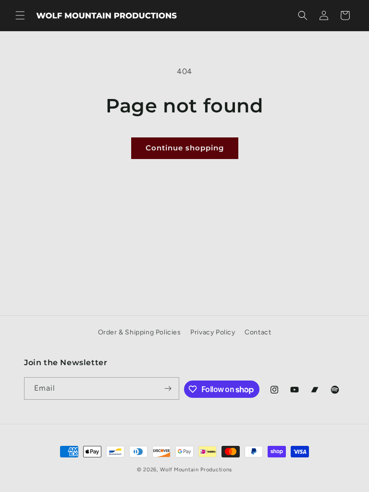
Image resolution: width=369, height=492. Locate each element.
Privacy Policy (212, 332)
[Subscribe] (168, 388)
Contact (258, 332)
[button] (20, 15)
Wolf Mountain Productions (196, 470)
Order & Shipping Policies (139, 332)
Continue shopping (185, 147)
